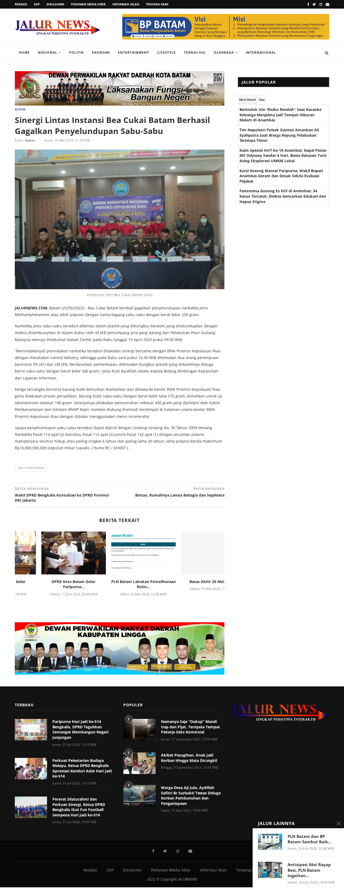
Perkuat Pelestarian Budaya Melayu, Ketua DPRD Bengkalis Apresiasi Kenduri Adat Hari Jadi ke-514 (82, 768)
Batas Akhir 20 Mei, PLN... (50, 581)
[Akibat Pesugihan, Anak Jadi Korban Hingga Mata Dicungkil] (139, 763)
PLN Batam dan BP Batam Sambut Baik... (309, 839)
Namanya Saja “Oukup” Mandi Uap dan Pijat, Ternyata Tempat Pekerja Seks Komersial (190, 727)
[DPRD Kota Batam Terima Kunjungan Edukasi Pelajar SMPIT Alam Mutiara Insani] (189, 552)
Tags (262, 99)
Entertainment (133, 52)
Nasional (47, 52)
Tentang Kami (157, 4)
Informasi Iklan (125, 4)
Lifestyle (166, 52)
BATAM (20, 109)
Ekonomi (101, 52)
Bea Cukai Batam (31, 468)
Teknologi (195, 52)
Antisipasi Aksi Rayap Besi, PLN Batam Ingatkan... (309, 870)
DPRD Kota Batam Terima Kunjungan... (189, 584)
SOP (37, 4)
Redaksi (21, 4)
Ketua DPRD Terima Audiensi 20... (120, 581)
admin (30, 140)
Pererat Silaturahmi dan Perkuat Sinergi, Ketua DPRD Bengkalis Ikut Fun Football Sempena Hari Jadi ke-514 (78, 807)
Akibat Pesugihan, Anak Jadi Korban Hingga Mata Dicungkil (189, 757)
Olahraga (224, 52)
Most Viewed (247, 99)
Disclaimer (55, 4)
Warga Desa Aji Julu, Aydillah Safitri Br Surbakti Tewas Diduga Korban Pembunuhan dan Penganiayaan (191, 795)
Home (24, 52)
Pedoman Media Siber (88, 4)
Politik (76, 52)
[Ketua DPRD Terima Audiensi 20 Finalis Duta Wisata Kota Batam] (120, 552)
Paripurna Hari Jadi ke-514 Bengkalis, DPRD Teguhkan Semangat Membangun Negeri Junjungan (80, 729)
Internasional (261, 52)
